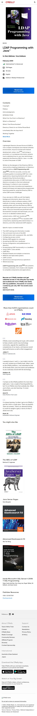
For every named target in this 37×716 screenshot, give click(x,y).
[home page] (10, 2)
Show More (6, 136)
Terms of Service (6, 710)
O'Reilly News (6, 632)
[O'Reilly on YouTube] (13, 614)
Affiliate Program (7, 640)
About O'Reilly (7, 623)
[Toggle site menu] (2, 2)
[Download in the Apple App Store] (7, 673)
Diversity (4, 642)
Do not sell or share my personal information (14, 701)
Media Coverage (7, 635)
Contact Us (25, 627)
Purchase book (7, 598)
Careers (4, 629)
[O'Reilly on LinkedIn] (10, 614)
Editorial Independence (27, 710)
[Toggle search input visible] (35, 2)
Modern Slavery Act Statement (10, 712)
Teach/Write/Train (8, 627)
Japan (4, 657)
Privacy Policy (26, 632)
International (7, 651)
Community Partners (8, 637)
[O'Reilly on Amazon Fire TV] (8, 689)
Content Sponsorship (8, 645)
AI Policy (24, 635)
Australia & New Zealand (9, 654)
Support (25, 623)
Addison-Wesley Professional (15, 77)
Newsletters (25, 629)
